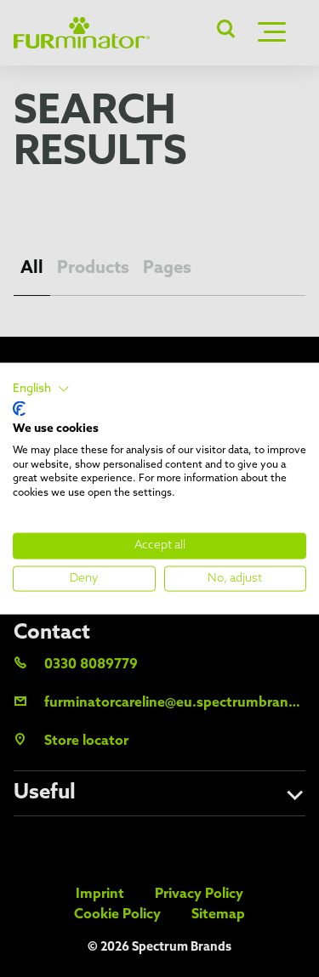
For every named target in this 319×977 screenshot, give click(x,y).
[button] (41, 388)
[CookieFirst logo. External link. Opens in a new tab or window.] (19, 409)
